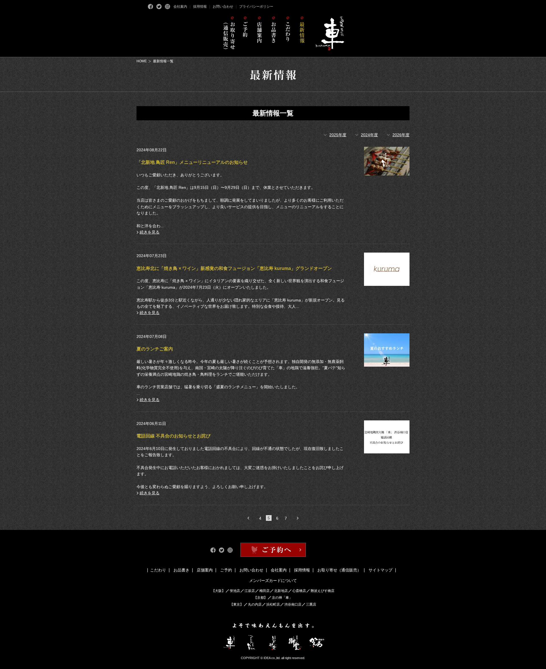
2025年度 (337, 135)
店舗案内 (205, 570)
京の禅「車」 (282, 598)
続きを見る (150, 232)
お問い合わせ (223, 7)
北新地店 (281, 591)
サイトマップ (380, 570)
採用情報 (200, 7)
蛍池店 (235, 591)
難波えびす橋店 (322, 591)
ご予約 (226, 570)
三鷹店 (311, 604)
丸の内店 (255, 604)
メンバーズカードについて (273, 580)
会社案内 (180, 7)
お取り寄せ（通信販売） (339, 570)
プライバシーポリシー (256, 7)
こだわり (158, 570)
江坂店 (250, 591)
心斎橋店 (299, 591)
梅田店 (264, 591)
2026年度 (401, 135)
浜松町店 (273, 604)
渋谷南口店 (292, 604)
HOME (141, 61)
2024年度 (369, 135)
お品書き (181, 570)
